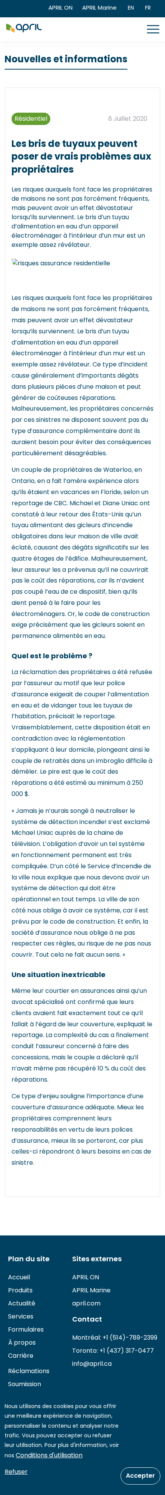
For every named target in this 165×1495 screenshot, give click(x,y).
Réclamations (29, 1371)
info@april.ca (92, 1363)
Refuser (16, 1471)
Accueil (19, 1277)
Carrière (20, 1355)
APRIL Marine (99, 7)
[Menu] (153, 29)
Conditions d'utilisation (49, 1455)
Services (20, 1316)
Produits (20, 1290)
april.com (86, 1303)
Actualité (21, 1303)
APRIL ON (60, 7)
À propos (22, 1342)
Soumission (24, 1384)
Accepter (140, 1475)
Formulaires (26, 1329)
